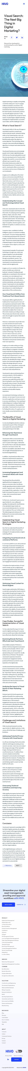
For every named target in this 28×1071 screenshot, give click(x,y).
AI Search (4, 932)
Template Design (6, 944)
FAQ (3, 1024)
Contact (4, 1042)
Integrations (5, 952)
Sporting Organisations (7, 996)
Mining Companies (6, 989)
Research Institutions (7, 992)
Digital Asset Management (8, 920)
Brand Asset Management (8, 946)
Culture (3, 1033)
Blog (3, 1013)
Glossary (4, 1015)
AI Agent (4, 934)
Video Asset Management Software (10, 940)
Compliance (4, 930)
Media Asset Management (8, 961)
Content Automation (6, 924)
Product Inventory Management (9, 928)
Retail (3, 994)
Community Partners (6, 1036)
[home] (5, 4)
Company (4, 1031)
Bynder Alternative (6, 971)
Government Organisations (8, 985)
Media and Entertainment (8, 987)
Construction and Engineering (9, 983)
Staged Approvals (6, 922)
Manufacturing (5, 1005)
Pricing (3, 1038)
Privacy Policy (8, 1055)
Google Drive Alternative (8, 975)
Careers (4, 1040)
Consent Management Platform (9, 948)
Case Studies (5, 1017)
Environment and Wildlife (8, 1001)
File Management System (8, 936)
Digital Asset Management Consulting (10, 964)
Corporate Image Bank (7, 942)
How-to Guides (5, 1019)
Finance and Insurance (7, 1003)
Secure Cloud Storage (7, 950)
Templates (4, 1022)
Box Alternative (5, 968)
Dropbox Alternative (7, 973)
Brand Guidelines (6, 926)
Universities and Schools (7, 998)
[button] (24, 4)
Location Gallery (6, 954)
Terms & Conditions (18, 1055)
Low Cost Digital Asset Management (10, 938)
